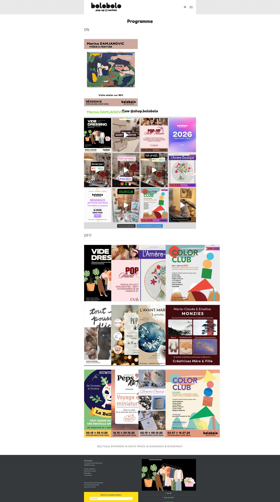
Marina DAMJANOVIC (105, 112)
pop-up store (169, 497)
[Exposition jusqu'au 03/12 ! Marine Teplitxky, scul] (182, 205)
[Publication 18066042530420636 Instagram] (125, 205)
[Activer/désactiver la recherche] (185, 7)
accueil (169, 493)
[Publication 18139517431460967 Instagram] (154, 170)
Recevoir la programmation (111, 495)
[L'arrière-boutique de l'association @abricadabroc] (182, 170)
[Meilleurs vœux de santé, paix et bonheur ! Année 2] (182, 135)
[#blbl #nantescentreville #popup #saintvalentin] (125, 135)
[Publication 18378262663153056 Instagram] (125, 170)
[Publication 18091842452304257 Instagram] (97, 170)
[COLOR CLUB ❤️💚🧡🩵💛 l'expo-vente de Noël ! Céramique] (154, 205)
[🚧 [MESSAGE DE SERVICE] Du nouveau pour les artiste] (97, 205)
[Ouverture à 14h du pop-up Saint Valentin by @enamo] (154, 135)
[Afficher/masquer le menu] (191, 7)
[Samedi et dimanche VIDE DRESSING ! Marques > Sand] (97, 135)
